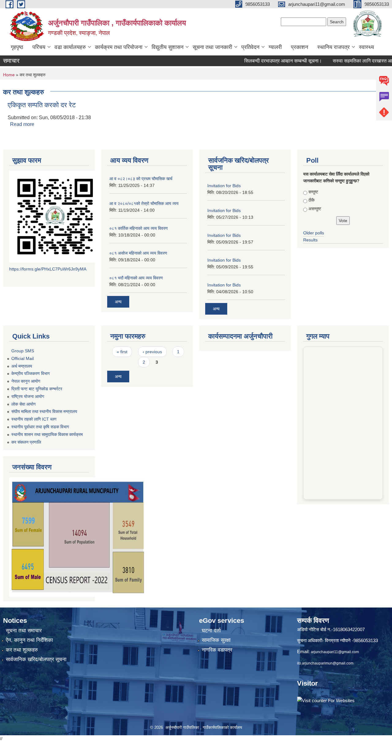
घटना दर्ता (211, 631)
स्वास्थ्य (366, 47)
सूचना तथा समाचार (24, 631)
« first (122, 351)
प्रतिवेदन (250, 47)
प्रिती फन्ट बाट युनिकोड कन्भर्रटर (36, 388)
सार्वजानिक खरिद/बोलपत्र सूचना (36, 659)
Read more (22, 124)
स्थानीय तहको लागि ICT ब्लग (33, 419)
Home (9, 74)
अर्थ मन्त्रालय (21, 366)
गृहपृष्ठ (17, 47)
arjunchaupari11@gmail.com (335, 652)
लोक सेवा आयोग (23, 404)
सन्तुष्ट (313, 191)
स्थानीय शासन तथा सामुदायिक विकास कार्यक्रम (47, 434)
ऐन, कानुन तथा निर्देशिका (29, 640)
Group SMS (22, 350)
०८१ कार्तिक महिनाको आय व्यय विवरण (138, 228)
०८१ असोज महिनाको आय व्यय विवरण (138, 253)
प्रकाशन (299, 47)
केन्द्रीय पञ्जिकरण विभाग (30, 373)
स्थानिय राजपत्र (333, 47)
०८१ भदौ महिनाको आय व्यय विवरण (136, 277)
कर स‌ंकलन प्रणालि (26, 442)
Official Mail (22, 358)
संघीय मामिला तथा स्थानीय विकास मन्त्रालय (44, 411)
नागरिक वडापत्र (217, 650)
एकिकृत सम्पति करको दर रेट (42, 105)
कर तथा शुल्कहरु (22, 650)
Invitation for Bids (224, 185)
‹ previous (152, 351)
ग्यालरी (275, 47)
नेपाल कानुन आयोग (25, 381)
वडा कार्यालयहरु (70, 47)
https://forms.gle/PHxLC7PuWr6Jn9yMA (47, 269)
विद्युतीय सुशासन (167, 47)
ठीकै (311, 200)
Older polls (313, 232)
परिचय (38, 47)
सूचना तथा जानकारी (212, 47)
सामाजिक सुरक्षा (216, 640)
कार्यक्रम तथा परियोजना (118, 47)
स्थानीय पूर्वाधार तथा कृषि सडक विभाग (40, 426)
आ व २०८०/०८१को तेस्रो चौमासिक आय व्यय (144, 203)
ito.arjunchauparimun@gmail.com (325, 663)
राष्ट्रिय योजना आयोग (27, 396)
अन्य (118, 301)
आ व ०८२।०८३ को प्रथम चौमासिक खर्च (140, 178)
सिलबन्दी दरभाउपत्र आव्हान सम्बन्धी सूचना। (272, 60)
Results (310, 239)
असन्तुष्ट (314, 208)
